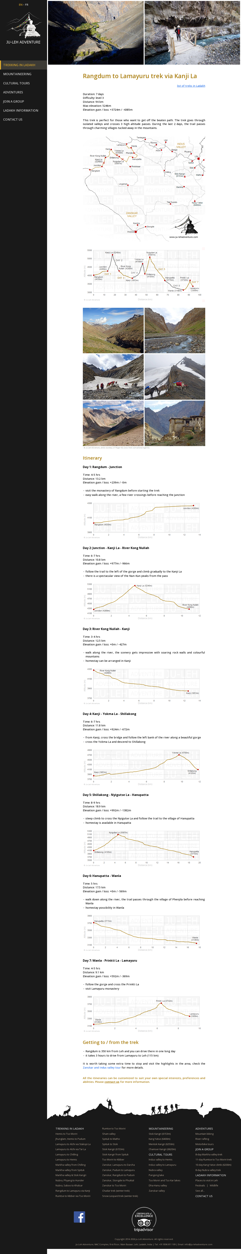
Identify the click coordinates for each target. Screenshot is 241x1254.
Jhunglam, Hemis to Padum (70, 1139)
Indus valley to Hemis (160, 1159)
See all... (200, 1190)
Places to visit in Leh (206, 1180)
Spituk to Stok (110, 1144)
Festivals (200, 1185)
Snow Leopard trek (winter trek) (120, 1196)
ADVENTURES (204, 1128)
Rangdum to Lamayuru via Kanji (73, 1190)
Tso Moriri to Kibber (113, 1159)
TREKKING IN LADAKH (70, 1128)
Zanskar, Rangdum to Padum (118, 1175)
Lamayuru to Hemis (66, 1159)
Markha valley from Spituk (70, 1170)
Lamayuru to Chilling (67, 1154)
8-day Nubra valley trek (208, 1170)
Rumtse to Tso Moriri (114, 1128)
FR (26, 4)
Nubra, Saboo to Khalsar (69, 1185)
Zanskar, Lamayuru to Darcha (118, 1164)
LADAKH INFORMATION (210, 1175)
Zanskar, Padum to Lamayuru (118, 1170)
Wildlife (214, 1185)
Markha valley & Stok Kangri (71, 1175)
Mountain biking (204, 1133)
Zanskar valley (157, 1190)
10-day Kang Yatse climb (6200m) (213, 1164)
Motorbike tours (204, 1144)
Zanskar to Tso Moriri (114, 1185)
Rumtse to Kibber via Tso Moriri (73, 1196)
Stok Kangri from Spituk (115, 1154)
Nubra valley (155, 1170)
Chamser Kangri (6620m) (162, 1149)
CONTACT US (12, 119)
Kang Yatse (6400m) (159, 1139)
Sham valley (108, 1133)
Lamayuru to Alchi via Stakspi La (73, 1144)
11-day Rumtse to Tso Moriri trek (213, 1159)
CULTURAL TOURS (160, 1154)
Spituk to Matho (111, 1139)
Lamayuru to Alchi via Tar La (71, 1149)
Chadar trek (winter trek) (116, 1190)
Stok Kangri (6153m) (113, 1149)
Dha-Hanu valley (158, 1185)
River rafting (202, 1139)
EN (20, 4)
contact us (111, 1082)
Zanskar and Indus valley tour (102, 1067)
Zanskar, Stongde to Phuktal (118, 1180)
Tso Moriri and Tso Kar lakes (164, 1180)
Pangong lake (156, 1175)
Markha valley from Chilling (70, 1164)
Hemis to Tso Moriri (66, 1133)
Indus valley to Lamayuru (162, 1164)
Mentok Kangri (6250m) (161, 1144)
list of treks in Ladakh (191, 86)
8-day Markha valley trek (208, 1154)
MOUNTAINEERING (161, 1128)
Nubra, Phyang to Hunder (70, 1180)
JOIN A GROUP (204, 1149)
